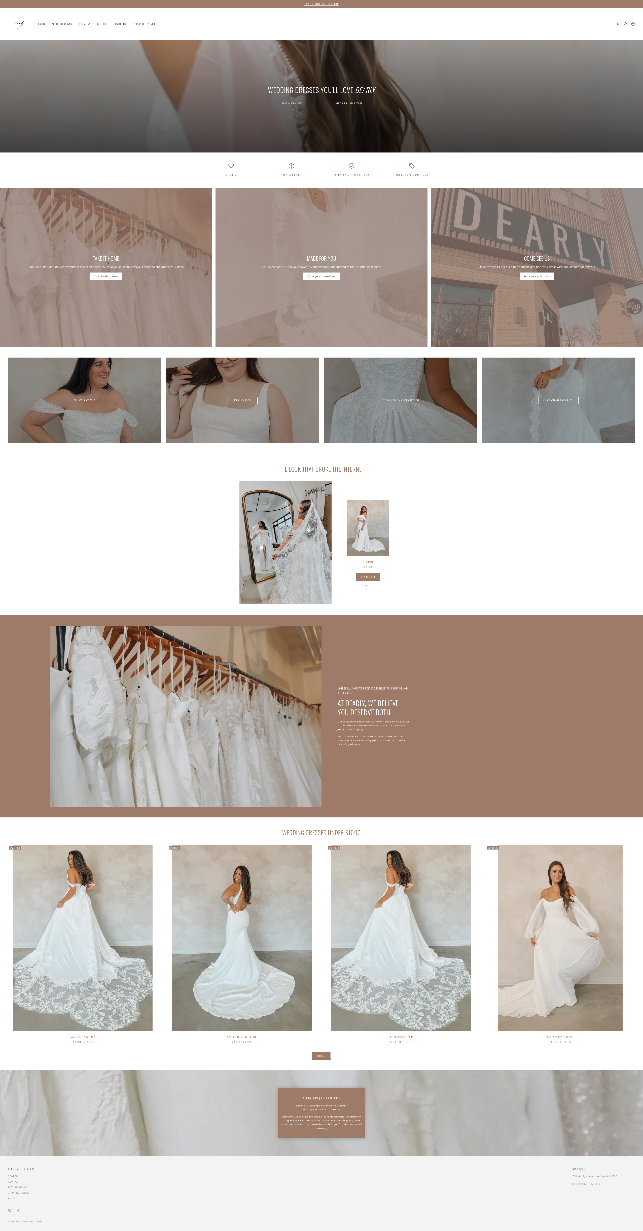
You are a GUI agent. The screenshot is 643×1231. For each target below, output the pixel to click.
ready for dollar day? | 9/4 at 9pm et (321, 4)
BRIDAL (41, 24)
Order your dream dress (321, 276)
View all (321, 1055)
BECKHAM (368, 562)
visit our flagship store (349, 103)
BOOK (12, 1198)
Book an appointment (537, 276)
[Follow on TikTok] (18, 1210)
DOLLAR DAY (85, 24)
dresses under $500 (84, 400)
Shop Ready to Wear (106, 276)
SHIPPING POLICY (18, 1192)
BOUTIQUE (102, 24)
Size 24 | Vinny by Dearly (560, 1037)
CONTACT (14, 1181)
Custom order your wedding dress (400, 400)
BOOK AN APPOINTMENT (144, 24)
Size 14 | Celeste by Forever (242, 1037)
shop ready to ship (242, 400)
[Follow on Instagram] (9, 1210)
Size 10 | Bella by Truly (401, 1037)
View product (368, 577)
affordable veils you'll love (558, 400)
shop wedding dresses (294, 103)
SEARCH (13, 1176)
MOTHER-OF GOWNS (62, 24)
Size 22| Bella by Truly (82, 1037)
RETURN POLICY (17, 1187)
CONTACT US (120, 24)
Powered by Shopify (34, 1221)
